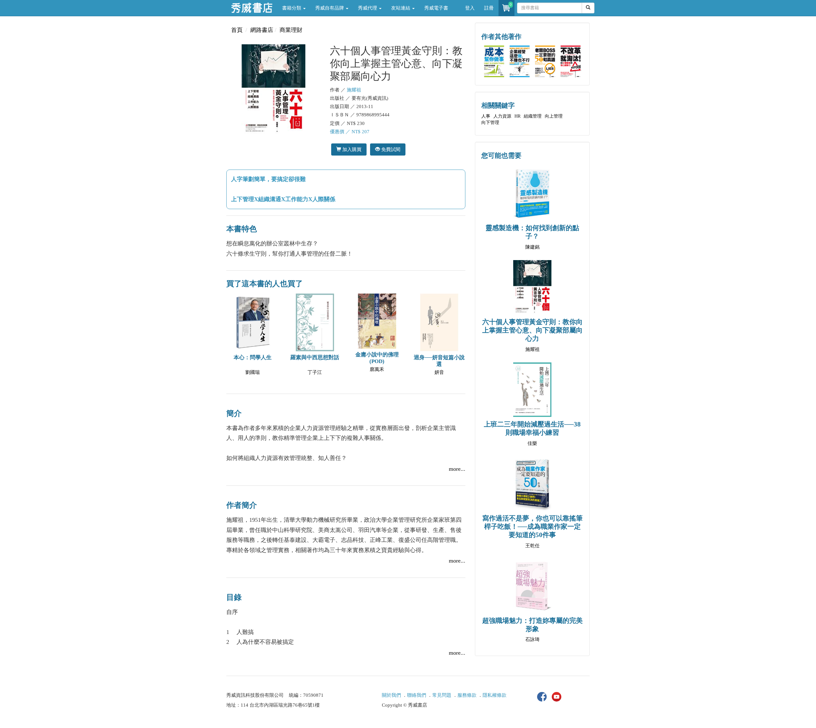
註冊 (489, 8)
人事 (485, 116)
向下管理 (490, 122)
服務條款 (467, 695)
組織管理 (533, 116)
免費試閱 (390, 149)
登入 (470, 8)
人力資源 (502, 116)
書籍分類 (292, 8)
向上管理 (554, 116)
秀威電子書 (436, 8)
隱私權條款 (494, 695)
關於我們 (391, 695)
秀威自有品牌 (330, 8)
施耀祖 (354, 89)
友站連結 (401, 8)
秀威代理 (368, 8)
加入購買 (351, 149)
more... (457, 469)
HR (517, 116)
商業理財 (291, 30)
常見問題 (441, 695)
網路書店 (261, 30)
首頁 (237, 30)
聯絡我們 (416, 695)
